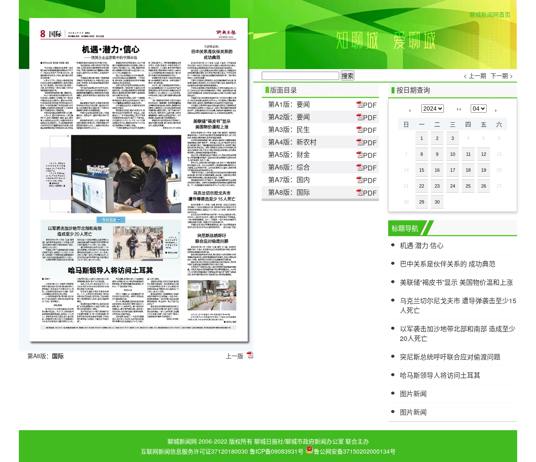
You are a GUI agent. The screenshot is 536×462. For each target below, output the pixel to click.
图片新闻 (413, 393)
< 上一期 (475, 75)
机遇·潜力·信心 (421, 245)
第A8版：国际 (289, 192)
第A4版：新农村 (292, 142)
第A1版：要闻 (289, 104)
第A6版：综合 (289, 167)
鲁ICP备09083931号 (277, 451)
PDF (370, 105)
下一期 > (501, 75)
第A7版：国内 (289, 179)
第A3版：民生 (289, 129)
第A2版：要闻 (289, 116)
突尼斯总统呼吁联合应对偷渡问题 (450, 356)
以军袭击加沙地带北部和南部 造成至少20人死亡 (457, 333)
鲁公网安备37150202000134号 (355, 450)
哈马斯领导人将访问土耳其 (440, 375)
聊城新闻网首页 (489, 14)
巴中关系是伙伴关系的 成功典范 (447, 263)
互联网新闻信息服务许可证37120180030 (194, 451)
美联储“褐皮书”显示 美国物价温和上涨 (456, 282)
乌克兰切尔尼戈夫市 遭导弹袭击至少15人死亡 (458, 305)
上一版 (234, 355)
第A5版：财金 (289, 154)
